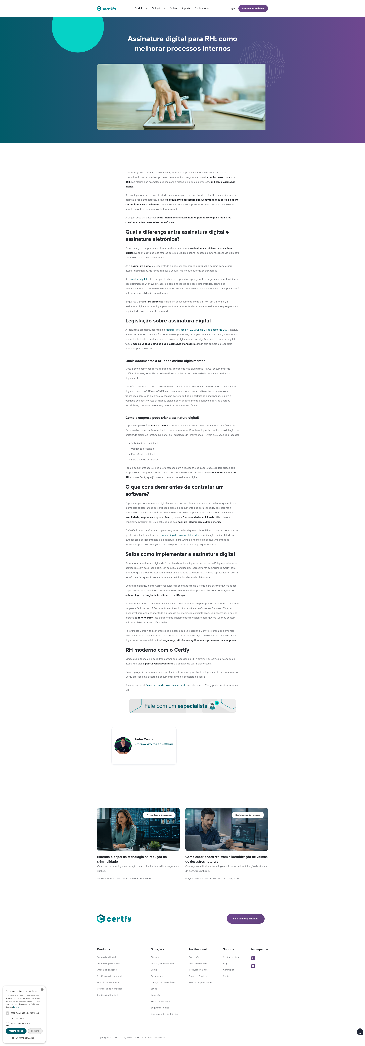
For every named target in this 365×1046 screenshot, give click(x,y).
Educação (156, 995)
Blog (225, 963)
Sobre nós (194, 957)
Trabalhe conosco (198, 963)
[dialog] (24, 1014)
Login (232, 8)
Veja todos (255, 803)
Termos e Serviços (198, 976)
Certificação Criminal (107, 995)
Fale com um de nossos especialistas (166, 685)
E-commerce (157, 976)
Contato (227, 976)
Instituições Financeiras (162, 963)
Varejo (154, 970)
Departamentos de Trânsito (164, 1014)
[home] (108, 8)
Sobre (173, 8)
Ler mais (16, 1007)
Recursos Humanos (160, 1001)
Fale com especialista (253, 8)
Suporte (185, 8)
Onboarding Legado (107, 970)
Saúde (154, 989)
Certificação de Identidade (110, 976)
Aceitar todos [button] (16, 1031)
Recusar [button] (35, 1031)
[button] (141, 8)
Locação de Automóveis (163, 982)
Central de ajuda (231, 957)
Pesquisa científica (198, 970)
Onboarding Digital (106, 957)
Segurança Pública (160, 1008)
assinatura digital (137, 279)
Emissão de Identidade (108, 982)
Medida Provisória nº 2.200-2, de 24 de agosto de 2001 (197, 330)
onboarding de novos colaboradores (181, 535)
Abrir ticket (228, 970)
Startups (155, 957)
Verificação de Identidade (109, 989)
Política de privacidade (200, 982)
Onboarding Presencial (108, 963)
